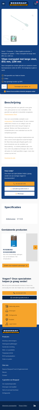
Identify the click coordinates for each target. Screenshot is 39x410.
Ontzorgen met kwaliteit (9, 387)
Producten (10, 51)
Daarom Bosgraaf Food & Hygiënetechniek (15, 369)
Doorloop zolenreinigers (9, 340)
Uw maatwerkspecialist (9, 384)
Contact (4, 375)
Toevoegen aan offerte (21, 86)
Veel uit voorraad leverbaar (10, 390)
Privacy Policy (23, 405)
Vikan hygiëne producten (22, 51)
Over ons (5, 365)
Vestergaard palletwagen (9, 344)
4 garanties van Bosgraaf (10, 380)
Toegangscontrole (7, 353)
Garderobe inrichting (8, 347)
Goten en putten (7, 359)
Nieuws (4, 372)
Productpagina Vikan (11, 114)
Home (3, 51)
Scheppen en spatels (8, 53)
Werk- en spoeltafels (8, 350)
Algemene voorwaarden (9, 405)
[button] (3, 4)
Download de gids (10, 158)
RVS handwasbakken (8, 356)
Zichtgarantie (6, 393)
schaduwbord (9, 121)
